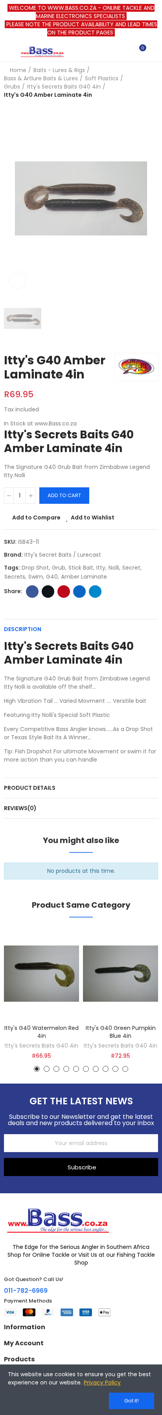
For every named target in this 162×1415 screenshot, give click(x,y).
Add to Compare (36, 517)
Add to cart (64, 495)
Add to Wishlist (92, 517)
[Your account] (154, 51)
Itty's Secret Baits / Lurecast (62, 555)
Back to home (142, 83)
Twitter (48, 591)
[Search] (126, 51)
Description (22, 629)
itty (100, 568)
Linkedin (79, 591)
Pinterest (63, 591)
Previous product (132, 83)
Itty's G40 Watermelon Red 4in (41, 1032)
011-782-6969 (26, 1290)
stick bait (80, 568)
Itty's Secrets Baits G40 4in (41, 1045)
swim (35, 577)
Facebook (32, 591)
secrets (14, 577)
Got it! (131, 1400)
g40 (52, 577)
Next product (152, 83)
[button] (37, 1069)
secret (131, 568)
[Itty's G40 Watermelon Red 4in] (41, 973)
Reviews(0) (20, 808)
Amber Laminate (84, 577)
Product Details (29, 788)
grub (58, 568)
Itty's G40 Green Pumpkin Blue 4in (121, 1032)
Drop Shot (35, 568)
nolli (114, 568)
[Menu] (7, 51)
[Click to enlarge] (18, 280)
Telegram (95, 591)
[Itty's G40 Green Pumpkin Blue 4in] (120, 973)
